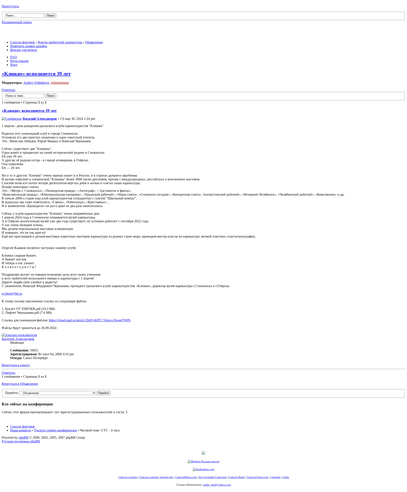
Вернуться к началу (16, 365)
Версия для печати (23, 50)
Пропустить (10, 6)
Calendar (275, 477)
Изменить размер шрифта (28, 46)
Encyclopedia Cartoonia (213, 477)
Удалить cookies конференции (55, 430)
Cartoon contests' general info (156, 477)
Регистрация (19, 61)
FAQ (13, 57)
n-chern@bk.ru (12, 293)
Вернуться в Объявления (20, 384)
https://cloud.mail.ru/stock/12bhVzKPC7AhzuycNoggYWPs (90, 320)
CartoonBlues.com (186, 477)
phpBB (23, 437)
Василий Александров (40, 118)
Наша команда (20, 430)
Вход (13, 64)
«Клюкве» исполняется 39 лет (36, 73)
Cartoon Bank (237, 477)
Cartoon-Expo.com (257, 477)
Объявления (94, 42)
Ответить (8, 90)
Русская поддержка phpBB (21, 441)
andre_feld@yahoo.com (217, 484)
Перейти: (11, 393)
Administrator (59, 82)
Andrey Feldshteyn (36, 82)
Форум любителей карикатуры (60, 42)
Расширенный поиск (17, 22)
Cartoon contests (127, 477)
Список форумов (22, 42)
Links (286, 477)
